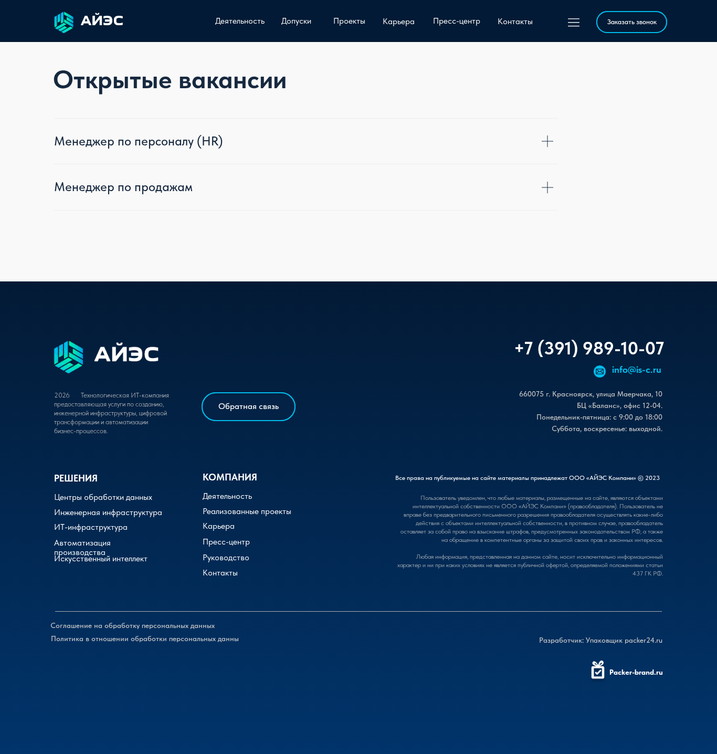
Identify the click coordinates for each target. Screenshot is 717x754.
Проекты (349, 21)
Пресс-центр (456, 21)
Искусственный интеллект (100, 558)
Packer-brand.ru (636, 672)
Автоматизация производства (82, 547)
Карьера (399, 21)
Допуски (296, 21)
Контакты (515, 21)
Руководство (226, 557)
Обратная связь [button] (248, 406)
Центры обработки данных (103, 497)
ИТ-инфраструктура (91, 527)
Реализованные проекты (247, 511)
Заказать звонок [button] (632, 22)
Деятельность (240, 21)
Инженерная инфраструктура (108, 512)
